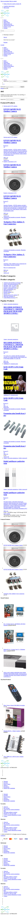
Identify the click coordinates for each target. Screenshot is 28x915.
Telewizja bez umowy (9, 25)
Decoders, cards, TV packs (10, 285)
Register (5, 42)
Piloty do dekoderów (8, 289)
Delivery (6, 785)
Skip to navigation (5, 1)
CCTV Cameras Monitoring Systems (12, 815)
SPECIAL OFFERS (8, 296)
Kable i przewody (23, 458)
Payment (6, 782)
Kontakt (5, 28)
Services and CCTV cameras (10, 106)
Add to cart (6, 160)
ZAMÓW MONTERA (9, 6)
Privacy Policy (7, 784)
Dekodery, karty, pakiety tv (10, 286)
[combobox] (16, 81)
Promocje (6, 21)
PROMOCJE (7, 290)
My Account (6, 808)
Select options (7, 513)
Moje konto (6, 7)
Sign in (5, 37)
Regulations (6, 787)
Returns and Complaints (9, 788)
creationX (3, 835)
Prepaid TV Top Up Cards (10, 813)
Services (6, 293)
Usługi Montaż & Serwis (9, 297)
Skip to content (13, 1)
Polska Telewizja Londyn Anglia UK (12, 3)
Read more (6, 362)
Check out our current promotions (11, 809)
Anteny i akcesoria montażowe (11, 284)
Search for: (6, 81)
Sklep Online (7, 22)
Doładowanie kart (8, 24)
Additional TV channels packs (11, 363)
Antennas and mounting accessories (12, 217)
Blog (5, 811)
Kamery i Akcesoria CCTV (10, 161)
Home (5, 20)
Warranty (6, 781)
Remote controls (7, 292)
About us (6, 806)
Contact (5, 816)
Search (5, 79)
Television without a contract (10, 812)
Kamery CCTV (7, 26)
